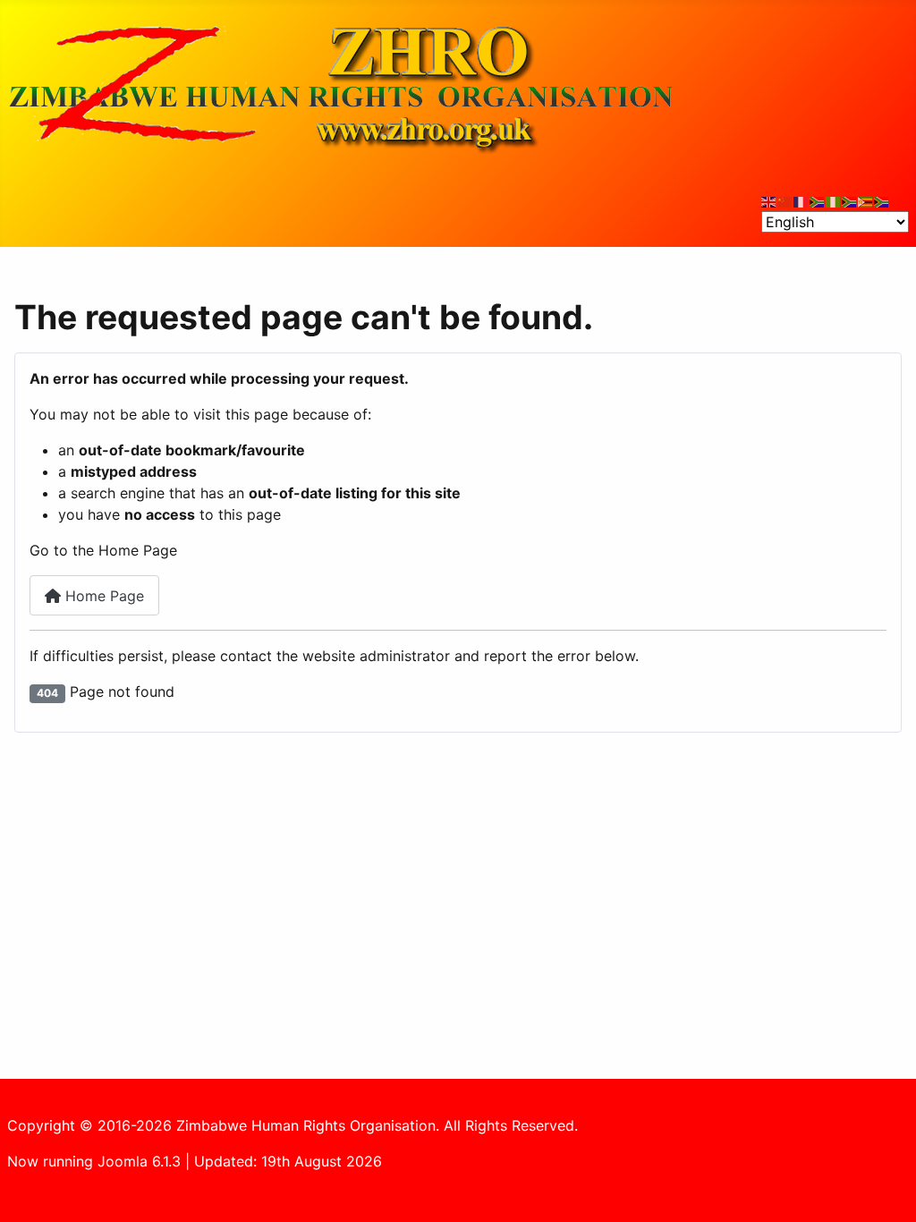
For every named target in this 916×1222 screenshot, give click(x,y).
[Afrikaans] (818, 200)
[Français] (801, 200)
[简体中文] (785, 200)
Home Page (102, 596)
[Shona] (866, 200)
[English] (769, 200)
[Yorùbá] (834, 200)
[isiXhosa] (882, 200)
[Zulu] (850, 200)
